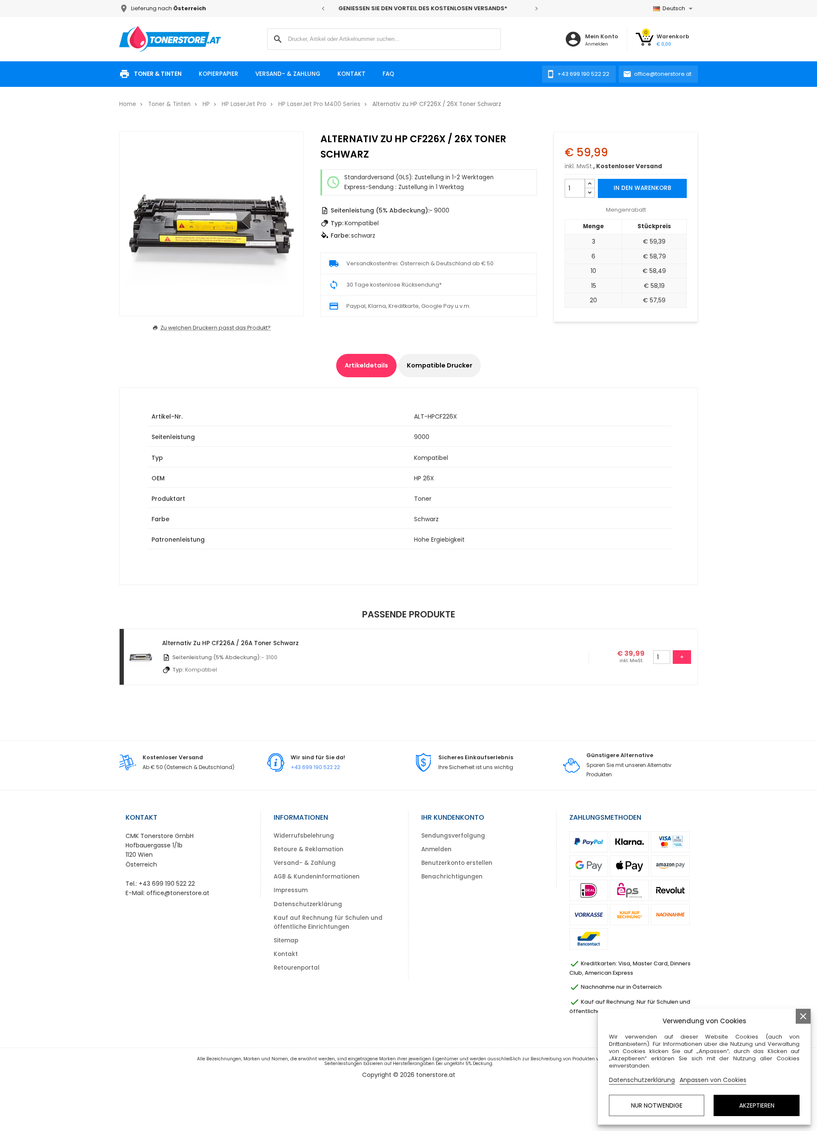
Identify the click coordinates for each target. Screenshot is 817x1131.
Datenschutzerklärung (308, 904)
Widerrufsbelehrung (304, 836)
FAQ (388, 74)
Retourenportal (297, 968)
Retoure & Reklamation (308, 849)
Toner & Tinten (158, 74)
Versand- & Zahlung (287, 74)
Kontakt (351, 74)
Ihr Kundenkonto (452, 817)
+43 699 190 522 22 (315, 767)
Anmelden (436, 849)
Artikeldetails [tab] (366, 365)
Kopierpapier (218, 74)
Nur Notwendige (657, 1105)
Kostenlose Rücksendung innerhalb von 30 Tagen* (430, 8)
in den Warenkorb (642, 188)
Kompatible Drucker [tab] (439, 365)
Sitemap (286, 940)
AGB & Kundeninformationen (317, 877)
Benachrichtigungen (452, 877)
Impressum (291, 890)
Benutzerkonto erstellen (456, 863)
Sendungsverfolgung (453, 836)
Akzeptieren (756, 1105)
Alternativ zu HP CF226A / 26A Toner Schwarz (230, 643)
